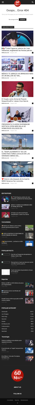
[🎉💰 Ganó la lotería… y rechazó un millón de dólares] (29, 243)
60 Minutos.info (5, 52)
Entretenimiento (24, 400)
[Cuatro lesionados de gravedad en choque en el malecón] (6, 272)
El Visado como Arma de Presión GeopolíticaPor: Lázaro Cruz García (15, 100)
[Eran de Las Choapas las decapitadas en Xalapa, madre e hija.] (6, 256)
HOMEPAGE (22, 19)
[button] (2, 2)
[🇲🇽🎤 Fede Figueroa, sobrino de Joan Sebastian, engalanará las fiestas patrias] (17, 38)
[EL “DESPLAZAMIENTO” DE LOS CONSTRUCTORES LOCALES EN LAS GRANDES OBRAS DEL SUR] (17, 142)
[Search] (32, 2)
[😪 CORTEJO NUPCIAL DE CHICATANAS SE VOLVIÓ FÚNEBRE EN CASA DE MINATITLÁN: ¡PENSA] (29, 235)
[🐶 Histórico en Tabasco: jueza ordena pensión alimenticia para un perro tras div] (29, 228)
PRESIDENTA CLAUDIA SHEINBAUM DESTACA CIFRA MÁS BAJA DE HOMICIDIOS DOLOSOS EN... (16, 126)
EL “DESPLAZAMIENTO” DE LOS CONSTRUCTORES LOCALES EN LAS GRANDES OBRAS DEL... (16, 154)
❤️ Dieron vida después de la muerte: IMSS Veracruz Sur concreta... (16, 180)
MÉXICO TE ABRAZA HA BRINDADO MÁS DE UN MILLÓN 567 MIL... (17, 75)
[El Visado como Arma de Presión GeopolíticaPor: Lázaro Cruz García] (17, 89)
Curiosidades (10, 400)
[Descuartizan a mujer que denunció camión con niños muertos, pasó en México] (6, 264)
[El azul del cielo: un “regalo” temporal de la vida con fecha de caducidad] (29, 350)
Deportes (17, 400)
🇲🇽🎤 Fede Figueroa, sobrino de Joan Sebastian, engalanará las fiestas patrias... (17, 49)
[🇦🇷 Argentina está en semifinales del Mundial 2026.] (29, 293)
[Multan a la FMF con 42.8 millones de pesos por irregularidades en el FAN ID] (29, 285)
